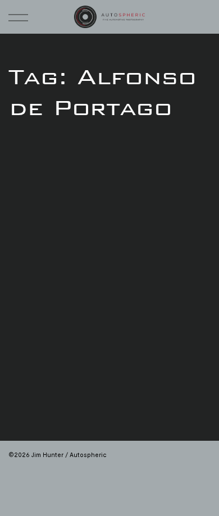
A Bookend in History (59, 339)
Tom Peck (30, 213)
